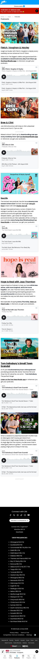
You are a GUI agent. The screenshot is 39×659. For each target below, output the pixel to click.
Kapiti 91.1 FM (14, 586)
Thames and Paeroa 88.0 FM (20, 558)
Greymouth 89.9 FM (17, 600)
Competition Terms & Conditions (13, 635)
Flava (32, 640)
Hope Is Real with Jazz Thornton (18, 281)
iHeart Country (8, 643)
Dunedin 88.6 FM (16, 613)
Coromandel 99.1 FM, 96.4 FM (20, 548)
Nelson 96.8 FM (15, 591)
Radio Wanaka (17, 643)
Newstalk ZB (5, 640)
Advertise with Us (19, 529)
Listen (9, 17)
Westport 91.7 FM (16, 597)
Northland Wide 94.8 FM (18, 621)
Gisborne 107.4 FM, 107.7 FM (20, 567)
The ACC (17, 640)
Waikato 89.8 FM (16, 556)
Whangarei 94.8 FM (17, 542)
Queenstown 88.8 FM (17, 616)
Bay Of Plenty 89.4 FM (18, 561)
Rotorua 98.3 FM (16, 564)
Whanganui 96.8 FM (17, 578)
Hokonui (25, 643)
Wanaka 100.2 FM (16, 610)
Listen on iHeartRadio (19, 651)
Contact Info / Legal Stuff (19, 527)
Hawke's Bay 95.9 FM (17, 575)
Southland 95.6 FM (16, 619)
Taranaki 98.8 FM (16, 572)
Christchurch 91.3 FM (17, 602)
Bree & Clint (7, 122)
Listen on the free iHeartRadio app (13, 379)
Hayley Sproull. (22, 206)
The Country (31, 643)
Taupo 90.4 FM (15, 569)
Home (2, 17)
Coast (27, 640)
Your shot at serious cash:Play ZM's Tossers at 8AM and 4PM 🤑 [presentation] (19, 11)
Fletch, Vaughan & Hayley (15, 47)
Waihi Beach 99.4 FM (17, 553)
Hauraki (23, 640)
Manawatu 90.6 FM (17, 580)
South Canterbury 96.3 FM (19, 608)
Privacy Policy (14, 633)
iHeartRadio (19, 532)
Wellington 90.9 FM (17, 589)
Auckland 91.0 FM (16, 545)
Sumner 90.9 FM (15, 605)
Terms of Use (25, 633)
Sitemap (29, 635)
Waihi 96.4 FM (15, 550)
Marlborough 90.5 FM (17, 594)
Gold (36, 640)
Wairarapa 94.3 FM (17, 583)
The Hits (11, 640)
